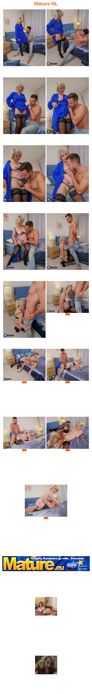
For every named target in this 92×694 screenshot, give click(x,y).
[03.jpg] (24, 110)
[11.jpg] (24, 382)
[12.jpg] (67, 382)
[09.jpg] (24, 314)
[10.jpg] (67, 314)
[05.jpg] (24, 178)
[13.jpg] (24, 450)
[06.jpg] (67, 178)
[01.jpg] (24, 42)
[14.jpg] (67, 450)
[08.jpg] (67, 246)
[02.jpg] (67, 42)
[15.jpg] (46, 518)
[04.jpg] (67, 110)
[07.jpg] (24, 246)
